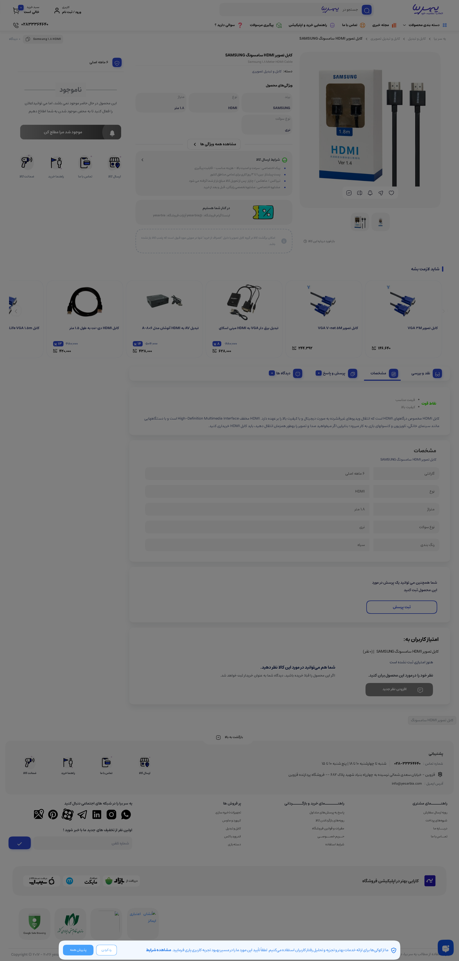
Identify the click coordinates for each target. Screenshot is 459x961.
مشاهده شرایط (158, 950)
